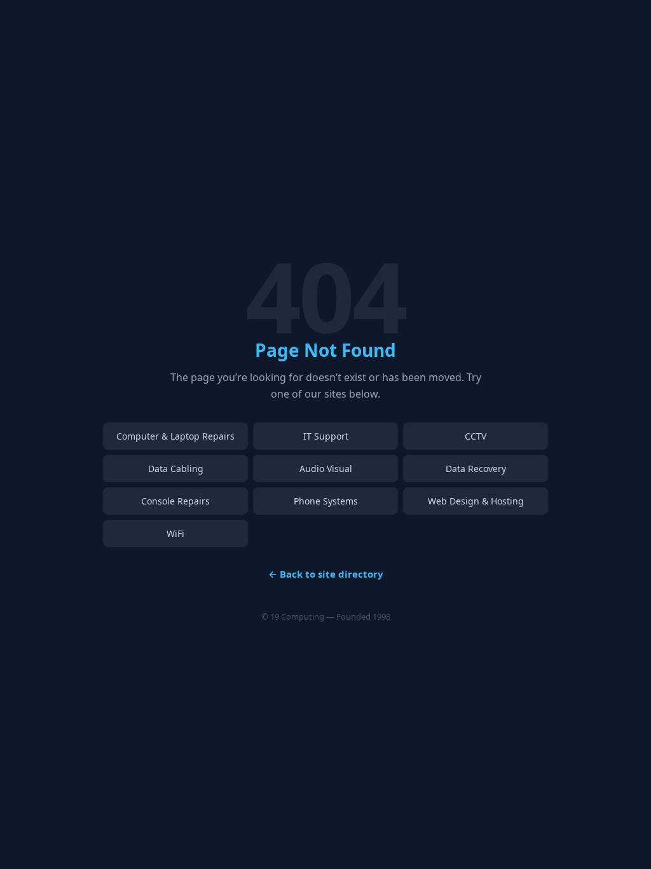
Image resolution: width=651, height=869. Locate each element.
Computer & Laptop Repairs (175, 436)
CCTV (475, 436)
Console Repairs (175, 501)
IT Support (325, 436)
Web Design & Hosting (476, 501)
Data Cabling (175, 468)
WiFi (175, 533)
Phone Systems (326, 501)
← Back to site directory (325, 573)
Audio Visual (325, 468)
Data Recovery (476, 468)
